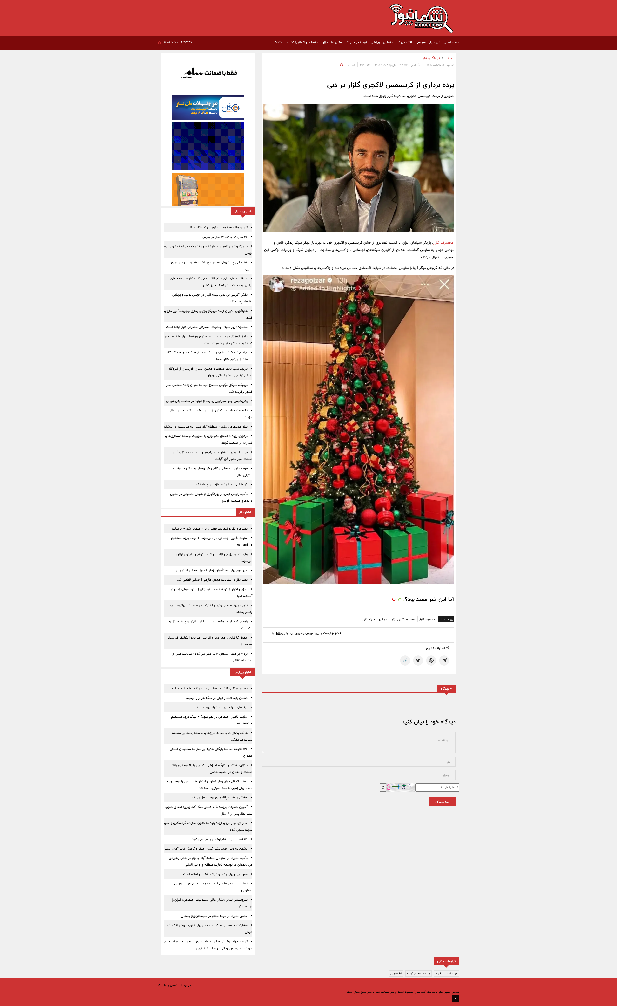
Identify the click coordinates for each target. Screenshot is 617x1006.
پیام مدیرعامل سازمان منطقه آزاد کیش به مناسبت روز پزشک (206, 426)
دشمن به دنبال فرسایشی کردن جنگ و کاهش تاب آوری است (206, 848)
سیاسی (421, 42)
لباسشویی (396, 973)
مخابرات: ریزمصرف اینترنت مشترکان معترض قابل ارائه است (207, 327)
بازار (325, 42)
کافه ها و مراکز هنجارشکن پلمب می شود (220, 839)
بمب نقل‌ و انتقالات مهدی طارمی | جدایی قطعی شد (212, 580)
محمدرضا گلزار (443, 242)
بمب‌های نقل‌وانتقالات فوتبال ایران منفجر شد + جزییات (210, 528)
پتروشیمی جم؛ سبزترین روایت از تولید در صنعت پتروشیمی (207, 401)
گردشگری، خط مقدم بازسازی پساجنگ (222, 484)
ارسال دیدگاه (442, 801)
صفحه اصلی (452, 42)
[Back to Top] (455, 998)
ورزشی (375, 42)
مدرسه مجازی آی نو (418, 973)
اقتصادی (406, 42)
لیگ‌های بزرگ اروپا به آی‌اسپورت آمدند (221, 707)
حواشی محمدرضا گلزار (374, 619)
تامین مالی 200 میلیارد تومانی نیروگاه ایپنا (219, 227)
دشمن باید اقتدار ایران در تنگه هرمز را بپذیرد (217, 698)
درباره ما (186, 985)
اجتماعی (388, 42)
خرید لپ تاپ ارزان (446, 973)
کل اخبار (434, 42)
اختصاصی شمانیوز (306, 42)
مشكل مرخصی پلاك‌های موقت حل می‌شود (219, 797)
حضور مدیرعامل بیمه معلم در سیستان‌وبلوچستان (214, 916)
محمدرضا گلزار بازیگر (403, 619)
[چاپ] (341, 64)
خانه (449, 58)
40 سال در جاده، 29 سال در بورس (225, 237)
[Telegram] (444, 660)
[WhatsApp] (431, 660)
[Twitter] (418, 660)
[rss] (159, 984)
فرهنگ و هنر (358, 42)
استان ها (337, 42)
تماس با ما (170, 985)
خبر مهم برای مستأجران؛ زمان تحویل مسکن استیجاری (211, 570)
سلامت (282, 42)
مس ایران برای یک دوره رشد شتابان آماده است (215, 874)
